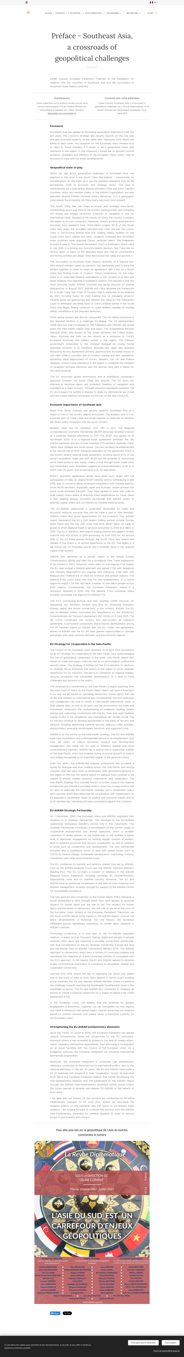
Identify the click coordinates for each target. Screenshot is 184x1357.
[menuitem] (49, 13)
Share (56, 1313)
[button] (133, 13)
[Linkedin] (26, 2)
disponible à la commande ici (62, 113)
